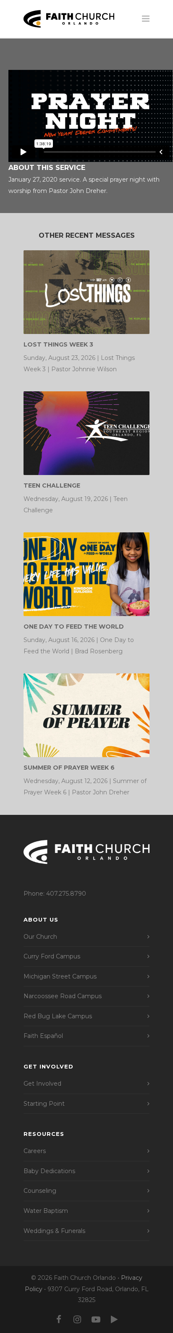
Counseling (40, 1190)
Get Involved (42, 1083)
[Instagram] (77, 1319)
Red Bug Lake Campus (58, 1016)
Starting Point (44, 1103)
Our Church (40, 936)
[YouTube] (95, 1319)
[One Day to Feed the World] (86, 574)
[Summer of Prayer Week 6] (86, 715)
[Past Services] (114, 1319)
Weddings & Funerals (54, 1231)
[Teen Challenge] (86, 433)
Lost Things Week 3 (58, 344)
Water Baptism (46, 1211)
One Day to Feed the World (74, 626)
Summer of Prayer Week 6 (69, 767)
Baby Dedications (49, 1171)
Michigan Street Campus (60, 976)
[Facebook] (58, 1319)
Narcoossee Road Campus (63, 996)
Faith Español (43, 1036)
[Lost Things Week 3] (86, 292)
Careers (35, 1151)
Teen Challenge (52, 485)
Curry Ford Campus (52, 956)
